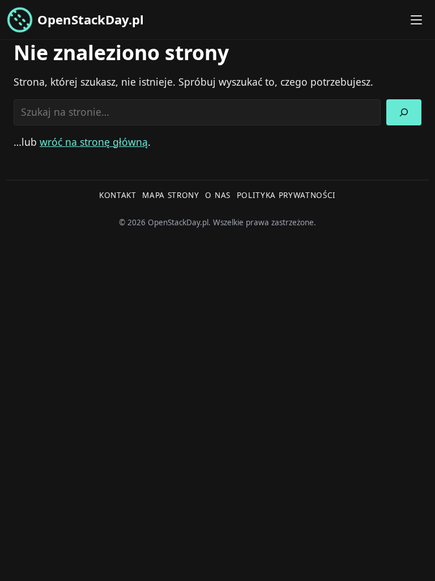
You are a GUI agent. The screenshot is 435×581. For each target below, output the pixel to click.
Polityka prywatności (286, 195)
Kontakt (118, 195)
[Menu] (416, 19)
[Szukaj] (403, 112)
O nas (217, 195)
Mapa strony (170, 195)
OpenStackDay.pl (90, 19)
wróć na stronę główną (94, 142)
